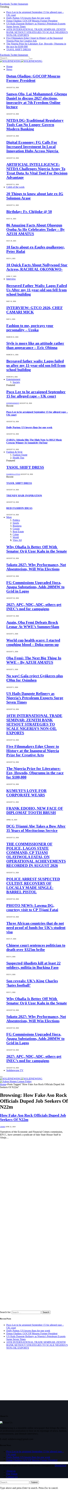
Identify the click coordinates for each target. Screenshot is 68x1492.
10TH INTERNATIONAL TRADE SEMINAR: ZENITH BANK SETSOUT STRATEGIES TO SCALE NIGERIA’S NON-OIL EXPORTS (37, 32)
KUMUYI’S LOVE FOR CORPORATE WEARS (26, 793)
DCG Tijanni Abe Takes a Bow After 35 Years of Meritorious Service (36, 828)
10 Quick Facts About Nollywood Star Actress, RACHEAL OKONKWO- (37, 267)
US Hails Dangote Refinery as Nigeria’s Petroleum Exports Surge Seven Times (34, 697)
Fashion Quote (20, 454)
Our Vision (11, 1473)
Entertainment (13, 379)
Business (17, 525)
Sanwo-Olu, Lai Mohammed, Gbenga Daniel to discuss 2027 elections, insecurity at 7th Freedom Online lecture (36, 100)
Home (9, 66)
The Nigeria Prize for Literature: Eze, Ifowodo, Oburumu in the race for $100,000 (35, 772)
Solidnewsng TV (14, 1070)
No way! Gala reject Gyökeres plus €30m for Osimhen (34, 678)
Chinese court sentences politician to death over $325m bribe (35, 947)
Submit (34, 1482)
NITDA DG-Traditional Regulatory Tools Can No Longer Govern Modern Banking (35, 124)
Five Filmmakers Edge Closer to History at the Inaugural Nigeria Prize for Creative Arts (34, 39)
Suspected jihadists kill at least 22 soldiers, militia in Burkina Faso (33, 965)
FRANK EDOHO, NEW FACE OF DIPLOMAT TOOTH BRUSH (34, 810)
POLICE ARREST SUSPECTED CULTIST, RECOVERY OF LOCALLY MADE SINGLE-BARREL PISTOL (33, 885)
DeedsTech (60, 1465)
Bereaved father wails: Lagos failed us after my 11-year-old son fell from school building (35, 365)
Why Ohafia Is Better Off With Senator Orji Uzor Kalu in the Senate (36, 549)
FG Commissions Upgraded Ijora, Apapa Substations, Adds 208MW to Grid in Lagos (35, 586)
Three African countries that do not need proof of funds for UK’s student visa (35, 927)
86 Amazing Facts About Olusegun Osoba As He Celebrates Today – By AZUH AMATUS (35, 229)
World (16, 537)
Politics (16, 520)
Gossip (16, 528)
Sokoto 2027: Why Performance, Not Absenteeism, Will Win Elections (36, 567)
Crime (16, 534)
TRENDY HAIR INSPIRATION (24, 495)
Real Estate (18, 531)
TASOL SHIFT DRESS (18, 49)
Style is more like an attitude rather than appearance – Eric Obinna (35, 345)
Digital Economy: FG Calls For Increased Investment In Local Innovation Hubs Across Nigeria (32, 146)
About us (10, 1471)
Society (16, 382)
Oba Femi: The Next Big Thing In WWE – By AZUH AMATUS (33, 660)
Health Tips (18, 457)
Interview (11, 279)
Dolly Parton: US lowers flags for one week (28, 18)
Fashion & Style (14, 452)
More (9, 517)
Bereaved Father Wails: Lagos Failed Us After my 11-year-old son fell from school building (36, 290)
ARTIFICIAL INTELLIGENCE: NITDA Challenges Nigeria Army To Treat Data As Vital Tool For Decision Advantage (36, 170)
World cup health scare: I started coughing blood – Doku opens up (33, 642)
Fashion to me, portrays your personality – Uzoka (29, 328)
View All (17, 540)
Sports (16, 523)
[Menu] (1, 1076)
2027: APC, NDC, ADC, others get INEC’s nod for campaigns (33, 606)
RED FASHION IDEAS (19, 508)
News (9, 69)
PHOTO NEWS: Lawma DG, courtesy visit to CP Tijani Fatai (32, 907)
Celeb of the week (15, 187)
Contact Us (12, 1476)
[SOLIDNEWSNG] (21, 61)
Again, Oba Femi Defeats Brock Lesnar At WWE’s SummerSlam (32, 624)
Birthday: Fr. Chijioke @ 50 (29, 212)
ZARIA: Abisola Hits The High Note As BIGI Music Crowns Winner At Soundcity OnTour (34, 441)
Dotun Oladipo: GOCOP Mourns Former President (31, 20)
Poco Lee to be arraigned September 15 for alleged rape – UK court (36, 394)
